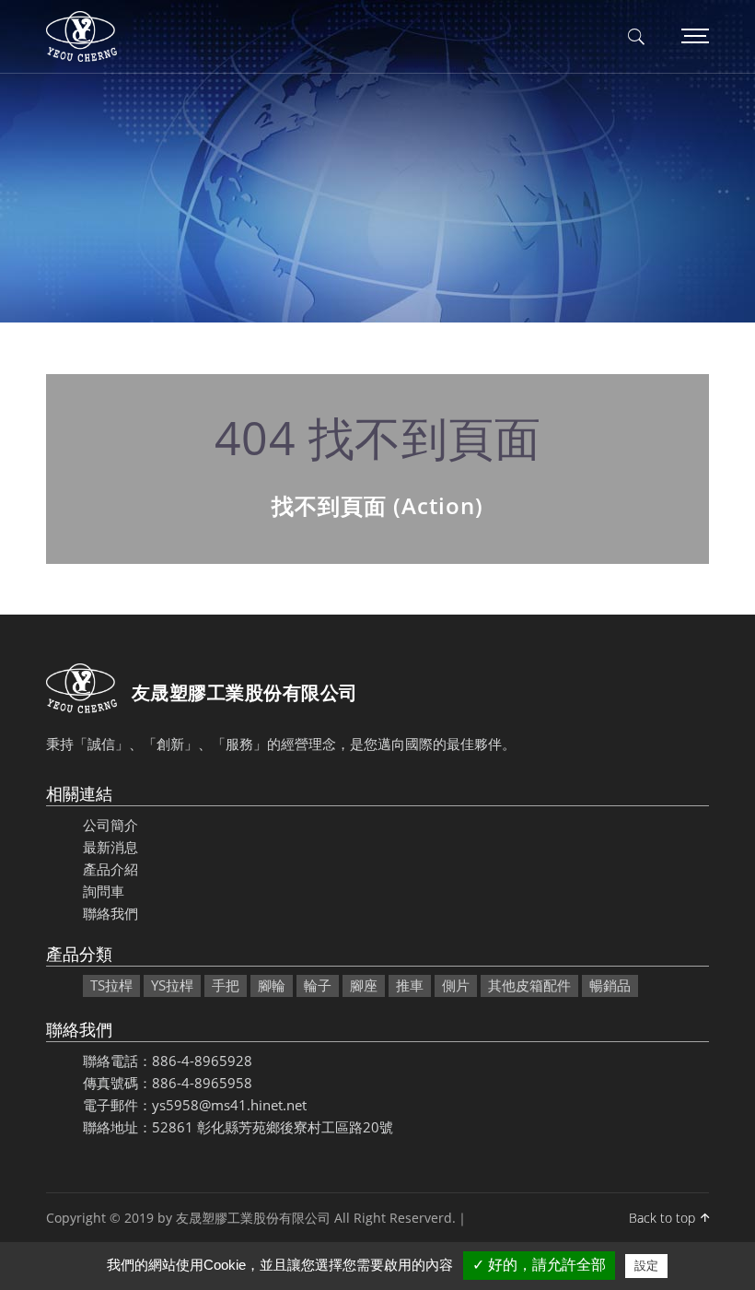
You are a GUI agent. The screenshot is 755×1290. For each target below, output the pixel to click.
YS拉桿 (172, 985)
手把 (225, 985)
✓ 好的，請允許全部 (539, 1264)
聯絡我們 (110, 913)
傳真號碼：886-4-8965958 (167, 1082)
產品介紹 (110, 869)
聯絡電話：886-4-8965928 (167, 1060)
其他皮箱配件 (529, 985)
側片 (456, 985)
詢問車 (103, 891)
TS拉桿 (111, 985)
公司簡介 (110, 824)
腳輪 (271, 985)
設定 (646, 1265)
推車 (410, 985)
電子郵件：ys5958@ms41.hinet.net (195, 1105)
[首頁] (81, 37)
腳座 (364, 985)
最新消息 (110, 847)
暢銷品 (610, 985)
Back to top (662, 1217)
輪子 (317, 985)
